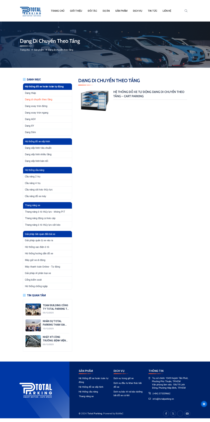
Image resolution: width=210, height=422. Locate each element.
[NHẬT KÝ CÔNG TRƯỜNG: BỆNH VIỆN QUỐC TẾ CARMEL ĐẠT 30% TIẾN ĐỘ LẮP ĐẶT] (47, 341)
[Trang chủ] (30, 11)
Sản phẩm (39, 49)
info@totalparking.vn (163, 398)
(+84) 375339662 (161, 393)
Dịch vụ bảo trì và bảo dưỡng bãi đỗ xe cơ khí (128, 393)
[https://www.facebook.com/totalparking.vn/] (166, 413)
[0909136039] (180, 413)
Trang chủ (25, 49)
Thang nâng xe (86, 396)
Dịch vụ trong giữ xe (124, 378)
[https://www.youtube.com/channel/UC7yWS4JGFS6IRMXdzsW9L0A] (173, 413)
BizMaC (119, 413)
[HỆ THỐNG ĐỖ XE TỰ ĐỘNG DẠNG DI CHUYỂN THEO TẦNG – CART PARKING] (132, 101)
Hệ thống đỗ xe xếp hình (91, 386)
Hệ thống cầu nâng (88, 391)
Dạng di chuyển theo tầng (60, 49)
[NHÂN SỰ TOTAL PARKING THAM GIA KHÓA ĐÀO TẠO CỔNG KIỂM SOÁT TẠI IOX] (47, 325)
